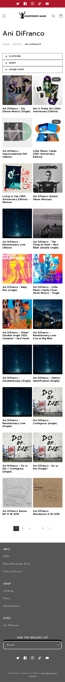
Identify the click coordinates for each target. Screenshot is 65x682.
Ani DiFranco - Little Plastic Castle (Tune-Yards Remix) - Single (46, 290)
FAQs (6, 556)
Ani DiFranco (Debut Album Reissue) (45, 198)
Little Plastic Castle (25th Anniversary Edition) (45, 154)
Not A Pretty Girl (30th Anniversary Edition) (47, 110)
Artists (17, 44)
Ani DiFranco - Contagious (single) (45, 422)
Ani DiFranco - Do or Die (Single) (45, 467)
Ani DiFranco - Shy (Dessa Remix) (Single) (16, 110)
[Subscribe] (57, 645)
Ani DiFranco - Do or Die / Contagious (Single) (15, 468)
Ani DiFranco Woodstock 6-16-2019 (46, 513)
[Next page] (49, 528)
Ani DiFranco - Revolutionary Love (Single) (14, 423)
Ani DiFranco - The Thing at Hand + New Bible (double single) (46, 244)
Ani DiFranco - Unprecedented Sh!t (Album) (14, 154)
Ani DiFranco (10, 625)
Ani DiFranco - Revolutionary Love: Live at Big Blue (44, 335)
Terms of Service (12, 571)
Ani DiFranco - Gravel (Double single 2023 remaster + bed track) (16, 335)
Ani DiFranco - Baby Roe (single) (14, 289)
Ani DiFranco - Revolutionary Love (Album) (14, 244)
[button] (4, 16)
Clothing (8, 591)
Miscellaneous (11, 606)
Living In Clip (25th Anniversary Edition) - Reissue (16, 199)
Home (5, 44)
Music (6, 598)
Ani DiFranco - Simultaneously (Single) (16, 379)
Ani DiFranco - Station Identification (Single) (46, 379)
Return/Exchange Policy (16, 564)
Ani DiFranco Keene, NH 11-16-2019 (15, 513)
